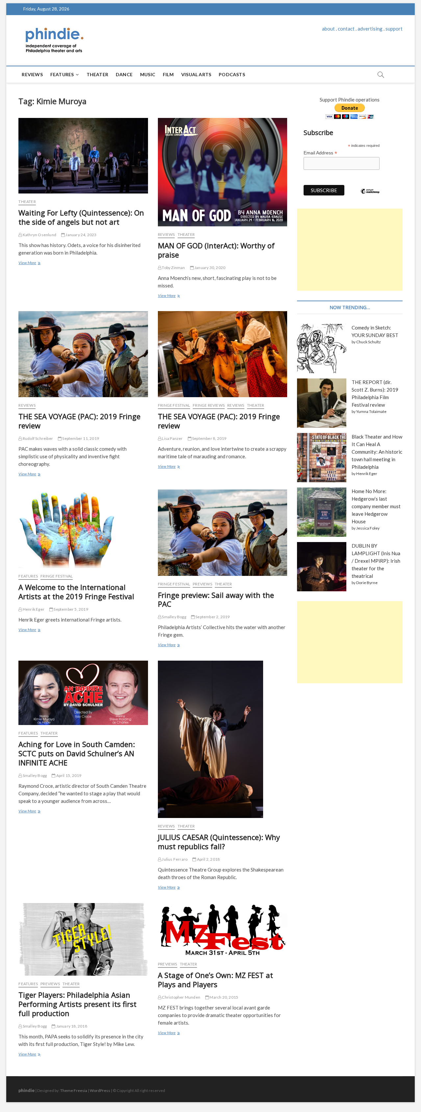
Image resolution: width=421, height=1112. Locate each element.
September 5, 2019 (70, 609)
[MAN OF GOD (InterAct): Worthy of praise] (222, 172)
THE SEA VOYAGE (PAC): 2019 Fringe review (79, 420)
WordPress (100, 1090)
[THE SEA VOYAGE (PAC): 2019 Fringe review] (83, 354)
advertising (370, 29)
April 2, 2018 (208, 859)
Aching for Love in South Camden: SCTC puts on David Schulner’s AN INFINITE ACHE (76, 753)
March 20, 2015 (223, 997)
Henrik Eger (33, 609)
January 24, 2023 (80, 234)
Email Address (320, 153)
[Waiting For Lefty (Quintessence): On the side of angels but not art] (83, 155)
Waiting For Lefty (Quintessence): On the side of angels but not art (81, 217)
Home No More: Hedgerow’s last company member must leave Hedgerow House (376, 506)
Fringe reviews (209, 405)
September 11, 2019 (80, 438)
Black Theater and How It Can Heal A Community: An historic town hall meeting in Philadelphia (377, 452)
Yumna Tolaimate (371, 411)
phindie (26, 1090)
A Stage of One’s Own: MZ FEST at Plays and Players (215, 979)
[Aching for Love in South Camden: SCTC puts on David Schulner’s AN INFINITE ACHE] (83, 693)
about (328, 29)
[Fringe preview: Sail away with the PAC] (222, 532)
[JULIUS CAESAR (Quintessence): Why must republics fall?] (222, 739)
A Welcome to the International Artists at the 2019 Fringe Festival (76, 591)
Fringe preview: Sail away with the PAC (216, 599)
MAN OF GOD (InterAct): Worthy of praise (216, 250)
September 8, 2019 (209, 438)
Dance (124, 74)
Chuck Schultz (368, 341)
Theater (97, 74)
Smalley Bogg (173, 616)
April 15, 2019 (68, 775)
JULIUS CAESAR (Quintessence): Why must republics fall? (219, 841)
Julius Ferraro (174, 859)
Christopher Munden (180, 997)
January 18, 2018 (71, 1026)
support (394, 29)
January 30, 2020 (209, 267)
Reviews (32, 74)
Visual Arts (196, 74)
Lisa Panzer (172, 438)
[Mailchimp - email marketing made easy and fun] (370, 196)
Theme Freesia (73, 1090)
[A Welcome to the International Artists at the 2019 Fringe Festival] (83, 528)
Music (147, 74)
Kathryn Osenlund (39, 234)
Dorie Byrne (367, 582)
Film (168, 74)
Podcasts (232, 74)
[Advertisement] (349, 250)
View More (29, 263)
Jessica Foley (368, 528)
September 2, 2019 (212, 616)
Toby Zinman (173, 267)
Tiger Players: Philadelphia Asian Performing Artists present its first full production (77, 1004)
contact (346, 29)
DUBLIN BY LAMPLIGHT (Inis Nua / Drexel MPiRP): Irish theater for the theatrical (376, 561)
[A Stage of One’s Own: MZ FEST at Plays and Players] (222, 929)
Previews (202, 583)
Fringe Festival (174, 405)
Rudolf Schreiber (37, 438)
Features (62, 74)
